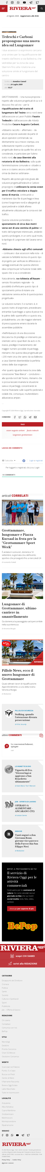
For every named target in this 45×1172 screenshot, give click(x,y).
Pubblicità (6, 1006)
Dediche (18, 831)
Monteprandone (9, 1121)
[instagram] (12, 2)
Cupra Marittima (8, 1110)
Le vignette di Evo (23, 766)
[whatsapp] (18, 2)
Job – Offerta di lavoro (11, 1010)
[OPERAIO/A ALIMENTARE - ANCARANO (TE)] (22, 808)
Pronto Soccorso (9, 1049)
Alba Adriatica (7, 1106)
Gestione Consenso (10, 1056)
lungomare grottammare (22, 435)
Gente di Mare (8, 1078)
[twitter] (37, 2)
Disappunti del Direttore (12, 980)
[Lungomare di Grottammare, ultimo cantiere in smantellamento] (22, 602)
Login (31, 460)
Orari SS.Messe (8, 1052)
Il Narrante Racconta (10, 1081)
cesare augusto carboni (15, 430)
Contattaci (6, 1024)
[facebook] (7, 2)
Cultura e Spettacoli (10, 999)
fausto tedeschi (33, 430)
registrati (39, 460)
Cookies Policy (16, 1160)
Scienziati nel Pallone (11, 1067)
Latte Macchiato (8, 1089)
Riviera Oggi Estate (10, 1085)
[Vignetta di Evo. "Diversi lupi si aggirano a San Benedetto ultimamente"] (22, 776)
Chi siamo (6, 1020)
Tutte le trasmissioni (10, 1092)
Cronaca (5, 984)
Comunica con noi (9, 1027)
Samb (4, 991)
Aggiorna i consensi (8, 1163)
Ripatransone (7, 1125)
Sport (4, 1002)
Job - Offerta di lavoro (25, 802)
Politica (5, 988)
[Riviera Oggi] (22, 8)
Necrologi (6, 1041)
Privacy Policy (6, 1160)
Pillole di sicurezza (24, 710)
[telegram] (30, 2)
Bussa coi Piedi (8, 1074)
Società (5, 995)
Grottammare (9, 32)
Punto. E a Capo (8, 1070)
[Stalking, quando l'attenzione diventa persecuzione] (22, 717)
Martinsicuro (7, 1117)
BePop (5, 1031)
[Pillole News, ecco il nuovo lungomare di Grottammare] (22, 667)
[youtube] (24, 2)
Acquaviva (6, 1103)
